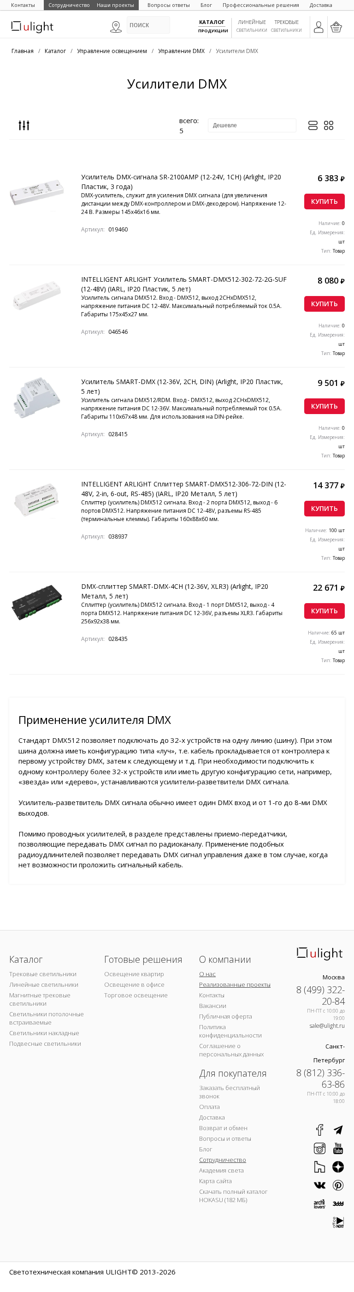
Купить (324, 201)
